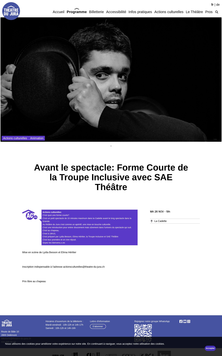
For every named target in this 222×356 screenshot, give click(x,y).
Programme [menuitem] (77, 12)
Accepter (210, 348)
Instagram (188, 321)
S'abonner (97, 326)
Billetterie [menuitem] (96, 12)
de (218, 4)
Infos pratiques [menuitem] (140, 12)
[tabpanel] (111, 79)
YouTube (185, 321)
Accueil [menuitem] (58, 12)
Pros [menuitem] (209, 12)
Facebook (181, 321)
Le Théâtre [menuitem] (194, 12)
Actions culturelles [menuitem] (168, 12)
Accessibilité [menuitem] (116, 12)
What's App (143, 333)
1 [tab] (111, 146)
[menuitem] (217, 11)
